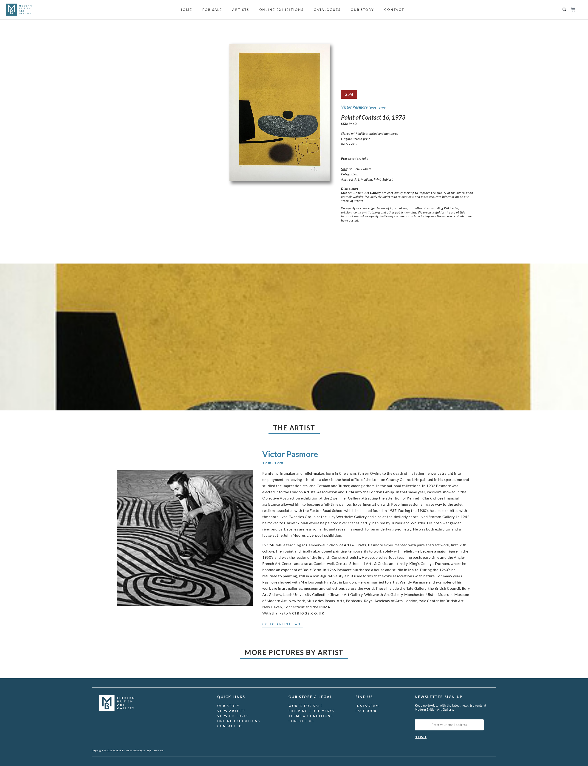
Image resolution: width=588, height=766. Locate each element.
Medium (366, 179)
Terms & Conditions (310, 716)
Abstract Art (350, 179)
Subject (387, 179)
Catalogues (327, 9)
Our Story (362, 9)
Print (377, 179)
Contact (394, 9)
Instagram (367, 706)
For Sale (212, 9)
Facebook (366, 711)
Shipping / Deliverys (311, 711)
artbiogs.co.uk (307, 613)
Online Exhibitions (281, 9)
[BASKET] (572, 9)
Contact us (230, 726)
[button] (564, 9)
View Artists (231, 711)
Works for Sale (305, 706)
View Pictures (233, 716)
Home (186, 9)
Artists (240, 9)
